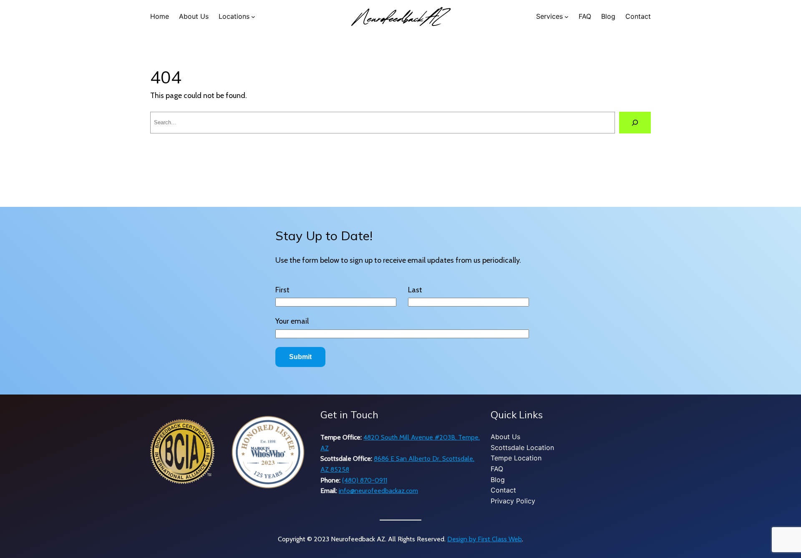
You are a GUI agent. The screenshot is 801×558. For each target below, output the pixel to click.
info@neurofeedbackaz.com (378, 491)
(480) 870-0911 (364, 480)
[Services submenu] (566, 17)
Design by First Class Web (484, 539)
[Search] (635, 122)
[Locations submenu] (253, 17)
